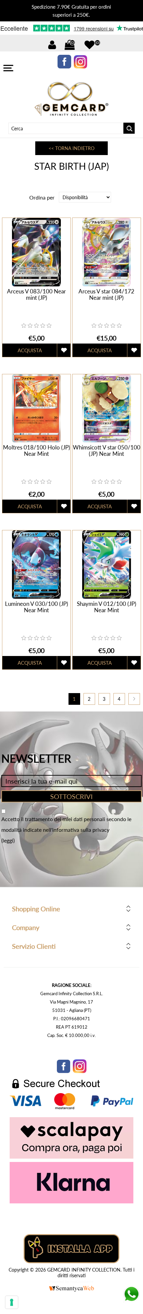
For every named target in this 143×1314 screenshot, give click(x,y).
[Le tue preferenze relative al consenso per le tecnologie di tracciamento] (11, 1302)
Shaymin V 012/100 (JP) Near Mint (106, 607)
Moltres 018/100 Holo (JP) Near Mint (36, 450)
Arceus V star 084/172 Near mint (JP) (106, 294)
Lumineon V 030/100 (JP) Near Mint (36, 607)
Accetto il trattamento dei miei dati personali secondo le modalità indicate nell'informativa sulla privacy (66, 824)
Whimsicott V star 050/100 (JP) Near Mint (106, 450)
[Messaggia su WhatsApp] (131, 1300)
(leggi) (8, 840)
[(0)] (89, 45)
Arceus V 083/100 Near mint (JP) (36, 294)
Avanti (134, 699)
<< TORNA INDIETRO (71, 148)
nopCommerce (81, 1281)
